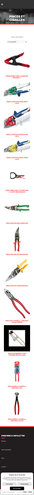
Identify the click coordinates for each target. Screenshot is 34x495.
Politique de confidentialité (8, 492)
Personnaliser (25, 484)
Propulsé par (20, 492)
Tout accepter (17, 488)
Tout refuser (9, 484)
